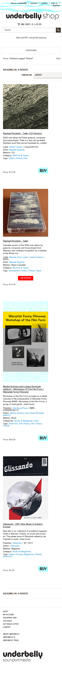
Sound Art (7, 556)
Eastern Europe (16, 554)
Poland (18, 158)
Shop (5, 612)
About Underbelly (19, 3)
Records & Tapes (20, 155)
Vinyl (25, 158)
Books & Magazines (23, 421)
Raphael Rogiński (17, 150)
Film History (24, 423)
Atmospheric (14, 270)
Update (44, 3)
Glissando (17, 543)
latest (38, 75)
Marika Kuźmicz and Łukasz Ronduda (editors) (23, 414)
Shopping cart (10, 618)
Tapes (38, 270)
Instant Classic (16, 147)
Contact (33, 3)
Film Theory (36, 423)
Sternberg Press (20, 408)
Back (58, 59)
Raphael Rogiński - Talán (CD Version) (22, 133)
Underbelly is (9, 637)
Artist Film (13, 423)
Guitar (11, 158)
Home (5, 59)
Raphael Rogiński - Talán (15, 240)
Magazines (29, 554)
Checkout (7, 621)
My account (8, 615)
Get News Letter (11, 624)
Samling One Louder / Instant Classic (26, 257)
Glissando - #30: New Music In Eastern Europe (23, 525)
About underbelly (11, 634)
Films (36, 421)
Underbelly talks (11, 640)
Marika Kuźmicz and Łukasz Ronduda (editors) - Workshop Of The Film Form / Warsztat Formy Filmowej (23, 389)
